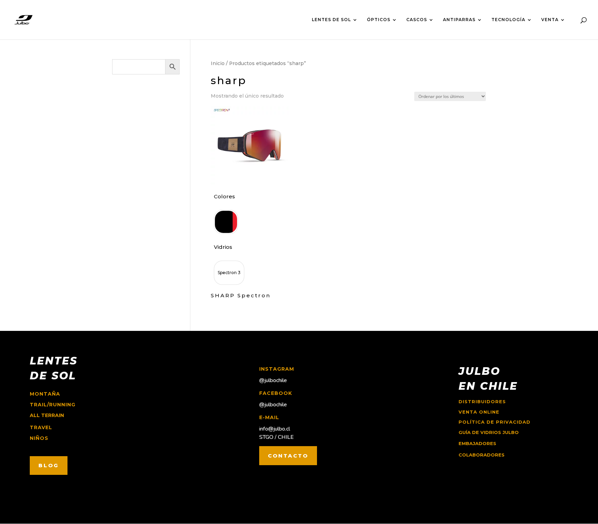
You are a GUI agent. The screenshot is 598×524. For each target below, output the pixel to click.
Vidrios (223, 247)
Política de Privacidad (495, 422)
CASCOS (416, 19)
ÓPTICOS (378, 19)
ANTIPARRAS (459, 19)
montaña (45, 394)
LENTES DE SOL (331, 19)
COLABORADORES (482, 455)
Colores (224, 196)
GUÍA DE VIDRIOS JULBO (489, 432)
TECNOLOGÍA (508, 19)
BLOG (48, 465)
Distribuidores (482, 401)
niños (39, 438)
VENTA (550, 19)
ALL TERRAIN (47, 415)
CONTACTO (288, 455)
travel (41, 427)
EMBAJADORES (477, 443)
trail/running (52, 404)
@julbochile (273, 380)
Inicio (218, 63)
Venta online (479, 412)
